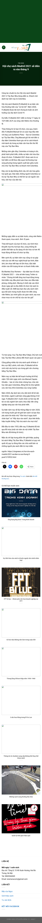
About (33, 919)
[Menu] (3, 47)
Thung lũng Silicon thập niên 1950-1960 (21, 678)
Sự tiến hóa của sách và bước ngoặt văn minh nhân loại (21, 559)
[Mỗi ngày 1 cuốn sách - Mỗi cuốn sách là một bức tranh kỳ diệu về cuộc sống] (21, 47)
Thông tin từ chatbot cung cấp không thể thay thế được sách (21, 757)
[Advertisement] (21, 21)
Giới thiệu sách (7, 896)
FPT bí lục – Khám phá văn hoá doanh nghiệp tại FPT (21, 600)
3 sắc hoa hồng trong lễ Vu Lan (21, 717)
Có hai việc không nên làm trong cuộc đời (21, 640)
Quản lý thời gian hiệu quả (21, 835)
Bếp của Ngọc (7, 891)
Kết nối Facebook (10, 906)
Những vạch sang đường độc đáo (21, 797)
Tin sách (21, 63)
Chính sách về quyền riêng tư (18, 919)
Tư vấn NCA (6, 900)
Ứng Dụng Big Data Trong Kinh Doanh (21, 519)
